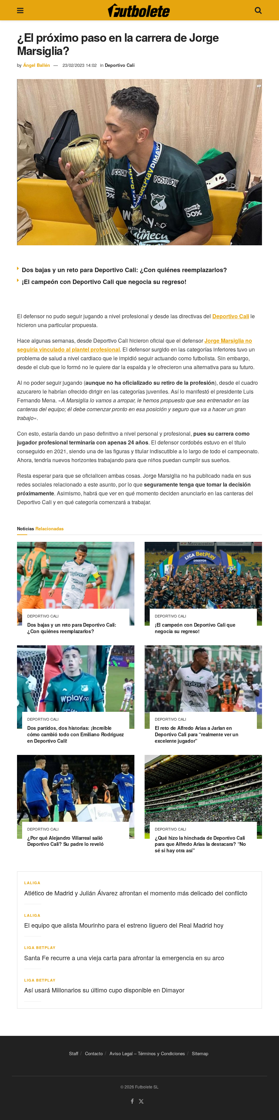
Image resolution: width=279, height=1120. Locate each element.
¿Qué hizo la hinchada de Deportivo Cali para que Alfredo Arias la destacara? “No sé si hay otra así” (200, 844)
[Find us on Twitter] (141, 1101)
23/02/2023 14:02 (80, 65)
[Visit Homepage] (139, 10)
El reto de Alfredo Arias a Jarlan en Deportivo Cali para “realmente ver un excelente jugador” (197, 734)
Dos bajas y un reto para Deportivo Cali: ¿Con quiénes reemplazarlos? (124, 269)
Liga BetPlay (39, 947)
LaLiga (32, 882)
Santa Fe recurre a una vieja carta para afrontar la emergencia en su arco (124, 957)
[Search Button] (258, 10)
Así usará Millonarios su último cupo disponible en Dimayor (104, 989)
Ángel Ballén (36, 65)
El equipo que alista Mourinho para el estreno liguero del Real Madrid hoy (124, 924)
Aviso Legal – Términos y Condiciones (147, 1053)
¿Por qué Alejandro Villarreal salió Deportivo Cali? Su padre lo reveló (65, 841)
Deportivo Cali (120, 65)
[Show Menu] (20, 10)
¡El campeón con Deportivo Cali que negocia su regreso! (104, 281)
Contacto (94, 1053)
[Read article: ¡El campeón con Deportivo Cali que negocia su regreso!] (203, 584)
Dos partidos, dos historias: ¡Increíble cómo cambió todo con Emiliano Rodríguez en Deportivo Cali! (75, 734)
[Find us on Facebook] (132, 1101)
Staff (73, 1053)
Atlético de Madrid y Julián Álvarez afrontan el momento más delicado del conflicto (135, 892)
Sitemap (200, 1053)
